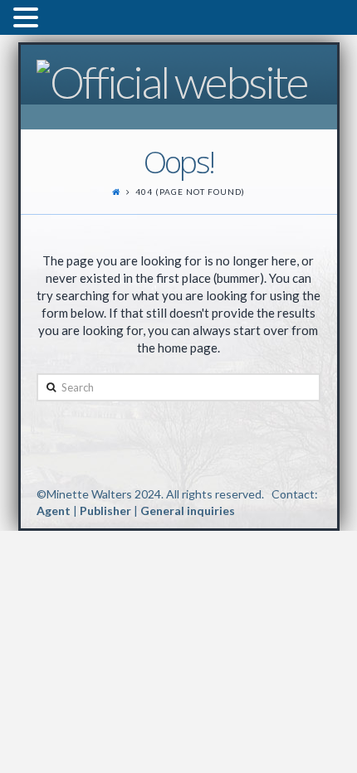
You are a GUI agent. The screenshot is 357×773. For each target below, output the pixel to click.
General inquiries (187, 510)
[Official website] (172, 80)
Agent (54, 510)
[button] (28, 19)
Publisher (105, 510)
